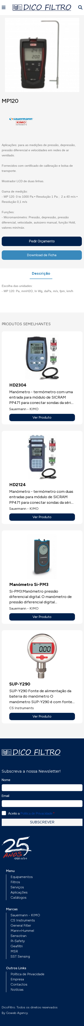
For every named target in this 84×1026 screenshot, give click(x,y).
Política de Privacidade (27, 974)
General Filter (21, 925)
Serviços (17, 887)
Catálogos (18, 897)
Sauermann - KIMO (25, 915)
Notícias (17, 989)
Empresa (17, 979)
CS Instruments (23, 920)
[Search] (80, 7)
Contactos (19, 984)
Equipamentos (22, 877)
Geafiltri (17, 946)
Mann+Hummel (22, 931)
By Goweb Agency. (15, 1013)
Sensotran (18, 936)
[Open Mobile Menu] (4, 7)
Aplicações (19, 892)
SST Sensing (20, 956)
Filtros (15, 882)
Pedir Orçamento (42, 241)
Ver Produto (42, 417)
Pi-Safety (18, 941)
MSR (14, 951)
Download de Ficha (41, 255)
